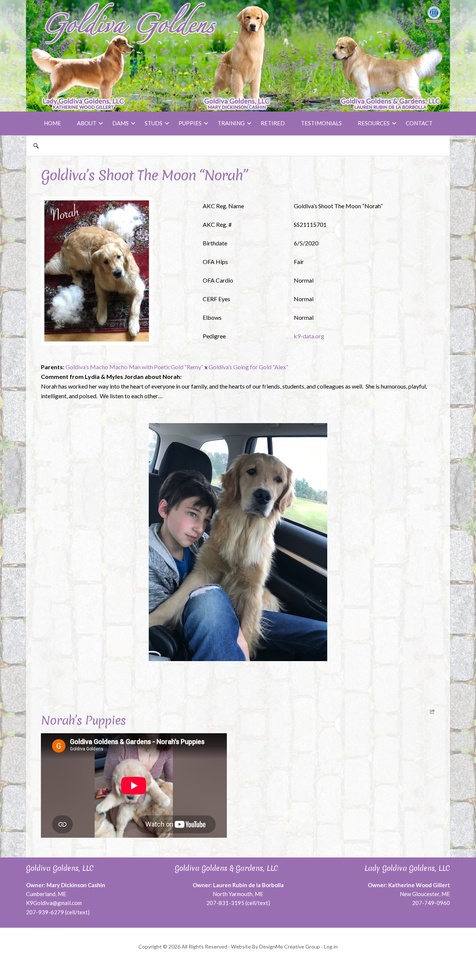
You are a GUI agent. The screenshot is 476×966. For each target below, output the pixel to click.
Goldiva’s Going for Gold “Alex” (248, 366)
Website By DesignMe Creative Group (275, 946)
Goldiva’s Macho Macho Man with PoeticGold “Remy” (134, 366)
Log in (331, 946)
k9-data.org (309, 335)
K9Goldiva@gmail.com (54, 902)
